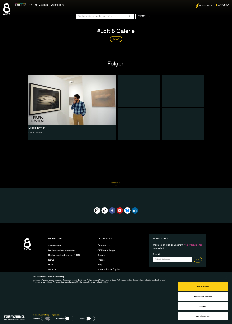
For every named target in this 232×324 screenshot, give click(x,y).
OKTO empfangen (107, 250)
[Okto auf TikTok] (104, 210)
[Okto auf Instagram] (97, 210)
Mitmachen (41, 5)
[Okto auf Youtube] (120, 210)
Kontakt (101, 255)
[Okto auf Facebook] (112, 210)
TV (30, 5)
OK (197, 260)
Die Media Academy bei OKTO (64, 255)
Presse (101, 260)
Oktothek (20, 5)
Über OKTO (104, 246)
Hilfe (50, 265)
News (51, 260)
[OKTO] (6, 12)
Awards (52, 269)
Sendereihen (55, 246)
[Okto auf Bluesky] (127, 210)
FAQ (100, 265)
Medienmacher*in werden (61, 250)
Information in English (109, 269)
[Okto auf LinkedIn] (135, 210)
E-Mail (157, 254)
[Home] (27, 250)
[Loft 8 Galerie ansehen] (72, 100)
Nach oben (115, 183)
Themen (142, 16)
